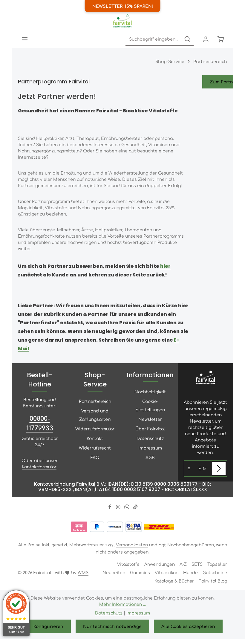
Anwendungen (159, 564)
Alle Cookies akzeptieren (188, 626)
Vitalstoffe (128, 564)
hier (165, 266)
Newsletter (150, 419)
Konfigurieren (48, 626)
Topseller (217, 564)
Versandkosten (132, 544)
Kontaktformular (39, 466)
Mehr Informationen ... (122, 604)
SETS (197, 564)
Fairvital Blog (213, 580)
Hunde (190, 572)
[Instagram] (119, 507)
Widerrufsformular (94, 428)
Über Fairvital (150, 428)
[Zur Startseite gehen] (122, 21)
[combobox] (153, 39)
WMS (83, 572)
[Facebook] (110, 507)
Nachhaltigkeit (150, 391)
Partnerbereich (95, 401)
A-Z (183, 564)
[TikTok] (135, 507)
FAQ (95, 457)
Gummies (140, 572)
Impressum (150, 447)
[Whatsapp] (127, 507)
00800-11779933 (39, 423)
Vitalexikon (166, 572)
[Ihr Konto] (205, 39)
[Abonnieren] (219, 468)
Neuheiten (113, 572)
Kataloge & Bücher (174, 580)
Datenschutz (150, 438)
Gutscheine (215, 572)
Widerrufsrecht (95, 447)
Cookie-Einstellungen (150, 405)
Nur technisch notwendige (112, 626)
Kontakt (95, 438)
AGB (150, 457)
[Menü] (24, 39)
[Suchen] (187, 39)
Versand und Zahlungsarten (95, 415)
